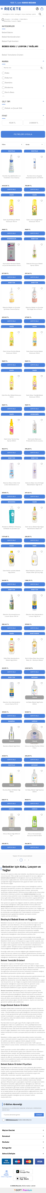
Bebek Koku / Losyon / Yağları (20, 46)
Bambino (8, 83)
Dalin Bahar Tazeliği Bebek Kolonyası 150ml (34, 396)
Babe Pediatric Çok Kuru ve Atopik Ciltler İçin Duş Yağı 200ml (34, 571)
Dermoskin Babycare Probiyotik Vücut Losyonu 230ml (34, 440)
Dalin (11, 195)
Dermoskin (34, 414)
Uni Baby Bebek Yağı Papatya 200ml (34, 791)
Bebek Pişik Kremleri (10, 41)
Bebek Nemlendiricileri (11, 37)
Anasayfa (7, 19)
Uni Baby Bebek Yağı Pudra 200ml (34, 703)
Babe (7, 73)
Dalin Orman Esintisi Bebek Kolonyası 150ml (11, 352)
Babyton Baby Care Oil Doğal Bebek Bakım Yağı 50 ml (34, 483)
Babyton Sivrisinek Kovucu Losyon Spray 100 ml (11, 615)
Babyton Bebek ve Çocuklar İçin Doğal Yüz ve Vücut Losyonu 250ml (34, 308)
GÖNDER (39, 1115)
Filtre (3, 144)
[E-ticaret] (23, 1190)
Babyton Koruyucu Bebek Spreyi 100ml (35, 264)
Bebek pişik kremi (7, 906)
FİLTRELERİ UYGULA (23, 134)
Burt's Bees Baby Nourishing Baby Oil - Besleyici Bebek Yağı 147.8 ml (34, 659)
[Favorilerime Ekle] (18, 157)
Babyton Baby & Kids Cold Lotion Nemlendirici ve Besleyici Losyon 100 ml (11, 484)
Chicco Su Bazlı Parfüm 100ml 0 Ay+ (34, 747)
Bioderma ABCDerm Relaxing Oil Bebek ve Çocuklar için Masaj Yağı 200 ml (11, 527)
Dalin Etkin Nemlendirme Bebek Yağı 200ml (11, 659)
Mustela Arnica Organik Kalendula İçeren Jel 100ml (34, 176)
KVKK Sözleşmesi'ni (12, 1120)
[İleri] (28, 860)
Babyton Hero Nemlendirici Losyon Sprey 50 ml (11, 703)
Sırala (27, 144)
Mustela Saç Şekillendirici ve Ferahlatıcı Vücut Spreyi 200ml (11, 177)
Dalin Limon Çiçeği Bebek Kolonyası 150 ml (34, 220)
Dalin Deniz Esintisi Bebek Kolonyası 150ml (34, 352)
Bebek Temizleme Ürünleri (12, 55)
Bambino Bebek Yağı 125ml (11, 746)
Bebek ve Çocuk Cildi (13, 108)
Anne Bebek (15, 19)
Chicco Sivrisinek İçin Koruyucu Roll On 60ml (34, 834)
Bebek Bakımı (24, 19)
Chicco (34, 721)
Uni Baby (34, 677)
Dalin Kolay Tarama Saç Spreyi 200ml (11, 440)
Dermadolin (11, 239)
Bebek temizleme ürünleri (10, 990)
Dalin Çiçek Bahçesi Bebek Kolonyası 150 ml (11, 220)
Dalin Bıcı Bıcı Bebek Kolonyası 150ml (11, 396)
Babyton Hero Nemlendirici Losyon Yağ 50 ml (34, 615)
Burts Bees (9, 92)
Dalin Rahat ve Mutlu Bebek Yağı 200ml (11, 571)
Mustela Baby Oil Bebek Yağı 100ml (11, 791)
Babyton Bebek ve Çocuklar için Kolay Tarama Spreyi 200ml (11, 308)
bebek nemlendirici (7, 1032)
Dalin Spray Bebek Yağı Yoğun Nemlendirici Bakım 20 (34, 527)
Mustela (11, 151)
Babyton (8, 78)
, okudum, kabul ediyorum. (19, 1120)
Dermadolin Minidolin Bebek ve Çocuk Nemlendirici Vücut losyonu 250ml (11, 264)
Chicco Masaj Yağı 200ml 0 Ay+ (11, 834)
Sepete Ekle (11, 189)
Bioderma (9, 88)
